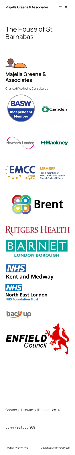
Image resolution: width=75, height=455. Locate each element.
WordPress (63, 447)
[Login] (66, 7)
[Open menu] (60, 7)
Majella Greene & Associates (27, 7)
